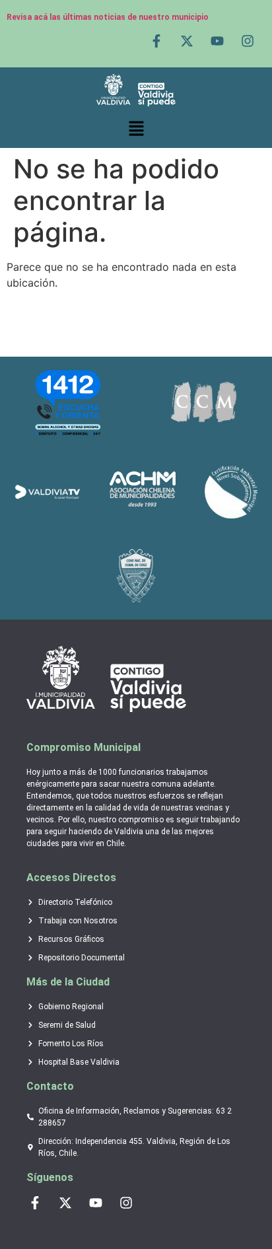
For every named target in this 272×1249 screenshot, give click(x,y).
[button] (136, 129)
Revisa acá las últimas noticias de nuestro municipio (108, 17)
